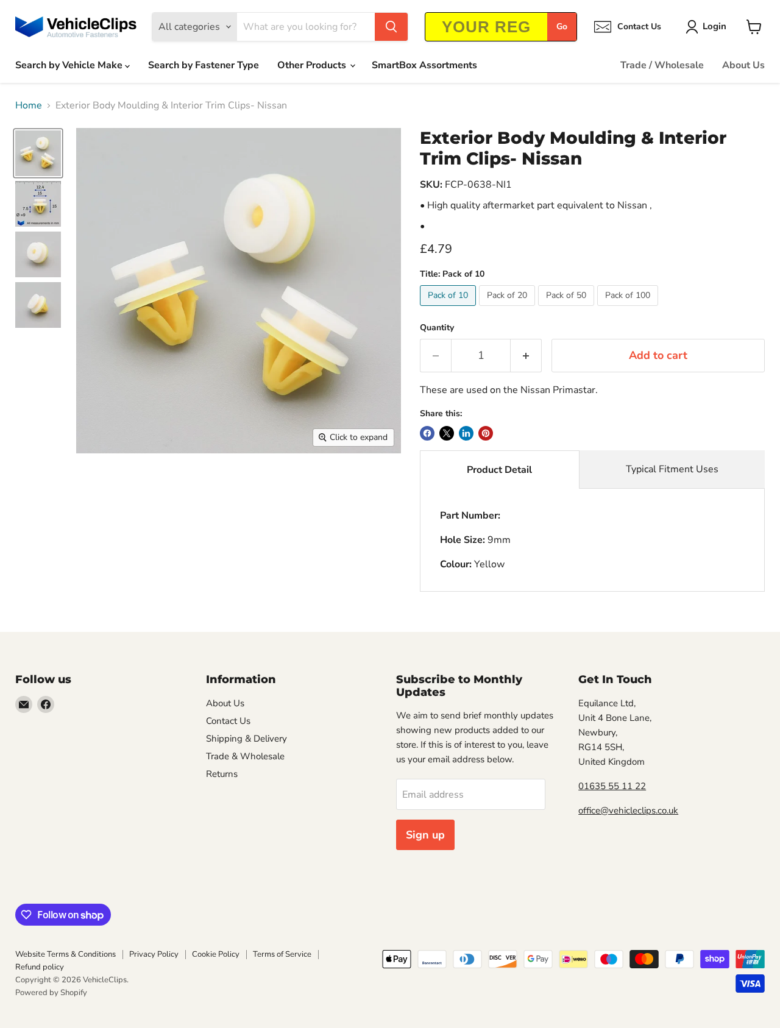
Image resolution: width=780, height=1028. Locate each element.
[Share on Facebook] (427, 433)
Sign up (425, 835)
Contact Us (228, 721)
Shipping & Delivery (246, 738)
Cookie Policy (215, 954)
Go (561, 26)
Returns (222, 774)
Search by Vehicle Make (70, 65)
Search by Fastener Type (203, 65)
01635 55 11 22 (612, 786)
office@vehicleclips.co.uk (628, 810)
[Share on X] (446, 433)
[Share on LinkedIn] (466, 433)
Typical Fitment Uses (672, 469)
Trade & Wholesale (245, 756)
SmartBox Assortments (424, 65)
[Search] (391, 27)
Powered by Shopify (51, 992)
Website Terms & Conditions (65, 954)
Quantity (437, 328)
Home (28, 105)
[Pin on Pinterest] (485, 433)
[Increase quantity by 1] (526, 355)
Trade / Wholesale (662, 65)
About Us (743, 65)
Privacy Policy (154, 954)
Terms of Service (282, 954)
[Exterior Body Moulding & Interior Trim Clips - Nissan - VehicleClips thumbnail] (38, 153)
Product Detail (499, 470)
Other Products (313, 65)
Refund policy (39, 967)
